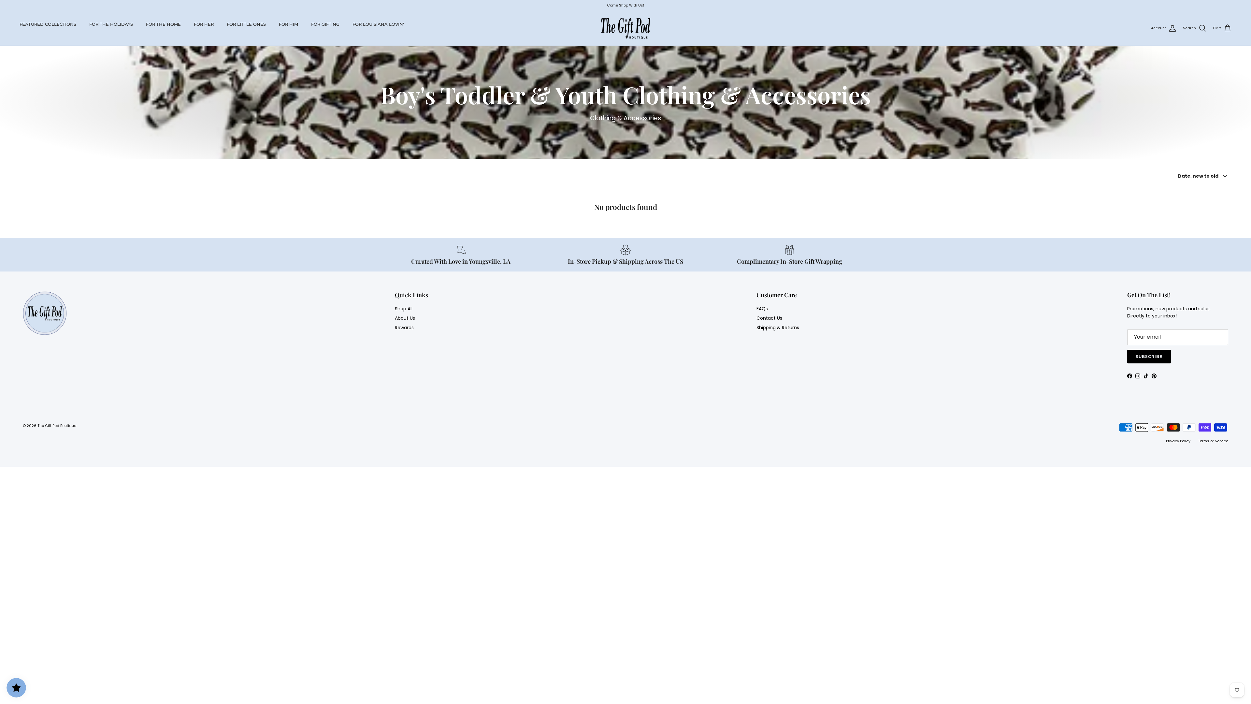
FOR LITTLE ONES (246, 24)
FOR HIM (288, 24)
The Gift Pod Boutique (56, 425)
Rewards (404, 327)
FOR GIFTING (325, 24)
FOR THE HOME (163, 24)
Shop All (403, 308)
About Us (405, 318)
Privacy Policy (1178, 441)
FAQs (762, 308)
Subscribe (1149, 356)
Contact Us (769, 318)
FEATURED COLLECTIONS (48, 24)
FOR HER (204, 24)
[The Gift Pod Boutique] (625, 28)
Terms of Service (1213, 441)
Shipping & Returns (777, 327)
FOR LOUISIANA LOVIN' (378, 24)
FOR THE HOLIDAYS (111, 24)
